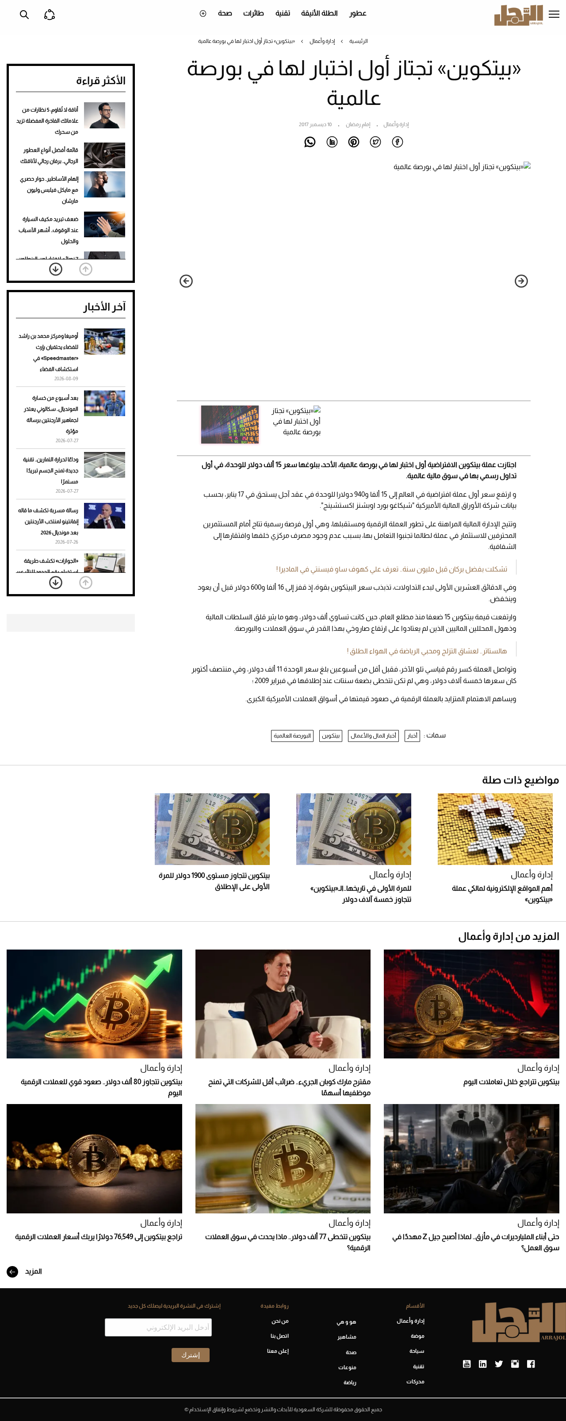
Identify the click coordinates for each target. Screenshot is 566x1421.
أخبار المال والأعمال (373, 735)
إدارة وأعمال (322, 41)
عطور (358, 13)
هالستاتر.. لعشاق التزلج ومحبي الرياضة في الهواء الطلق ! (427, 651)
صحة (225, 13)
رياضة (350, 1382)
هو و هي (346, 1322)
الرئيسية (358, 41)
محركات (415, 1382)
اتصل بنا (280, 1336)
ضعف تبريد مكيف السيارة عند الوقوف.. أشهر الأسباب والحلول (48, 230)
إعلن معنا (278, 1351)
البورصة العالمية (292, 735)
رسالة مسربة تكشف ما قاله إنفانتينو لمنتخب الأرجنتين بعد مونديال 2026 (48, 521)
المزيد (33, 1271)
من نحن (280, 1321)
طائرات (253, 13)
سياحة (416, 1351)
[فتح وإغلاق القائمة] (554, 15)
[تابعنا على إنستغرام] (515, 1364)
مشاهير (346, 1337)
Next (186, 281)
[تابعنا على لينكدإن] (482, 1364)
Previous (521, 281)
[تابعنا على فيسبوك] (531, 1364)
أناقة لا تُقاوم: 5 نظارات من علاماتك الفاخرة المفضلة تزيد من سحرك (47, 121)
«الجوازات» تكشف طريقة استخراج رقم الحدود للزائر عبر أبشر (47, 572)
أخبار (412, 735)
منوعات (347, 1367)
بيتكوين (331, 735)
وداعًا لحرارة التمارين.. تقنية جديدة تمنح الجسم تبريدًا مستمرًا (50, 470)
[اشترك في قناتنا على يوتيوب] (466, 1364)
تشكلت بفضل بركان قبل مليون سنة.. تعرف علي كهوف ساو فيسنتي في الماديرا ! (391, 569)
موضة (417, 1336)
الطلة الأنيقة (319, 13)
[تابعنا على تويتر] (499, 1364)
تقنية (282, 13)
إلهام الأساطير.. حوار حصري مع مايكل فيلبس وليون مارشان (49, 190)
